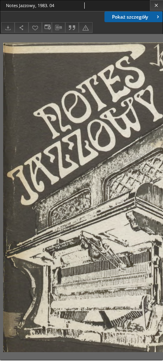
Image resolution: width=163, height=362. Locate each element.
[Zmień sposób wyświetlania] (46, 27)
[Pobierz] (8, 27)
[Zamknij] (156, 5)
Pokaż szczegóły (130, 16)
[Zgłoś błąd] (85, 27)
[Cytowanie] (72, 27)
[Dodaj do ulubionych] (35, 27)
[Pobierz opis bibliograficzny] (58, 27)
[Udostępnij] (21, 27)
